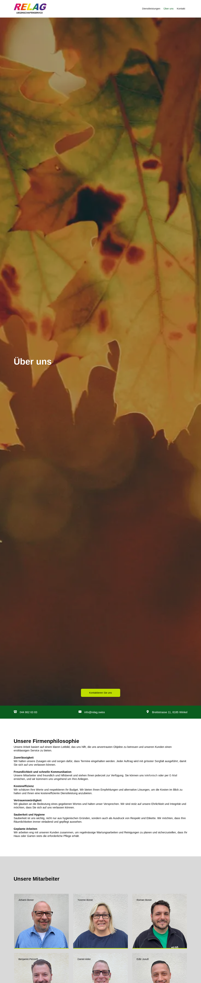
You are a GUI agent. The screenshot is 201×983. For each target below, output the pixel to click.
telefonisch (151, 775)
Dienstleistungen (151, 8)
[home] (30, 8)
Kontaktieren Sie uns (100, 692)
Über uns (169, 8)
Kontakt (181, 8)
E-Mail (173, 775)
